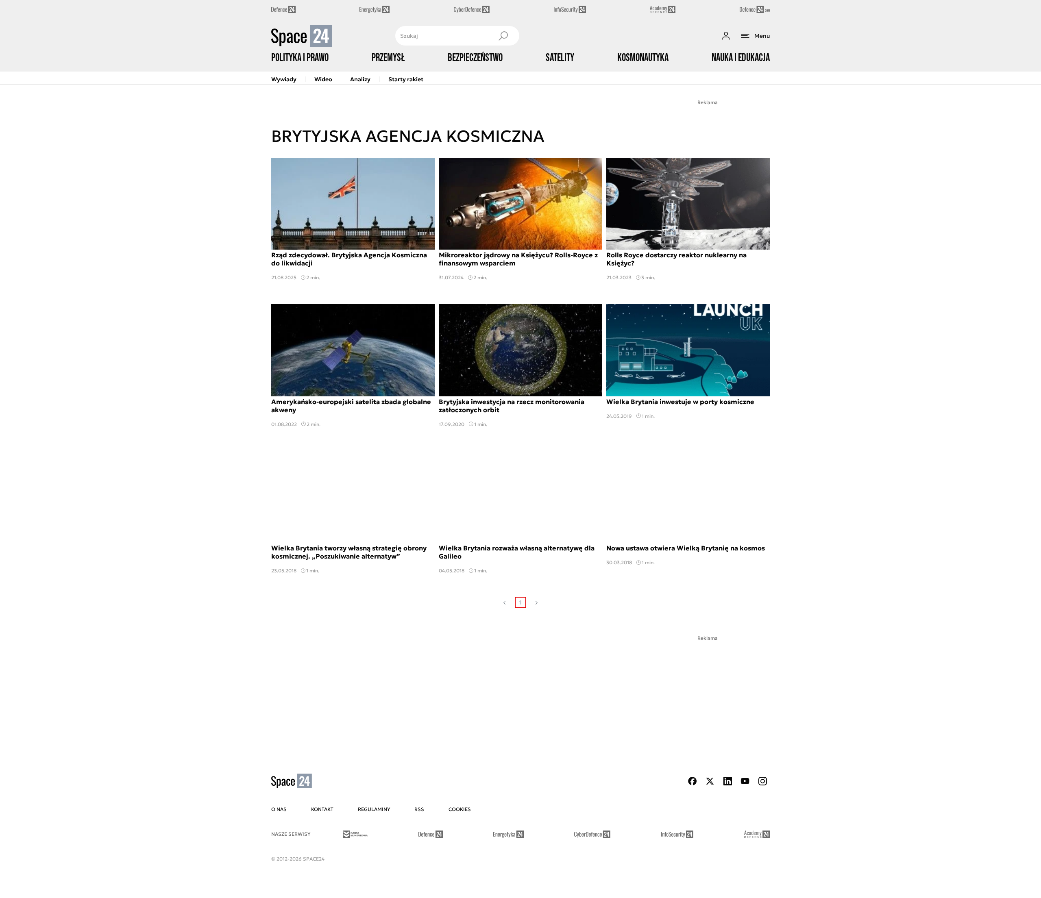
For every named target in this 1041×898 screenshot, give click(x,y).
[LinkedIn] (727, 781)
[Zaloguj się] (726, 35)
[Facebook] (692, 781)
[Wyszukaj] (503, 36)
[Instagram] (762, 781)
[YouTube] (745, 781)
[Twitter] (710, 781)
